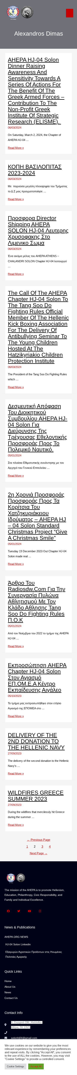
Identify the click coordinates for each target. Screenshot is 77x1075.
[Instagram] (40, 911)
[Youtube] (29, 911)
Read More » (16, 147)
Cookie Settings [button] (15, 1066)
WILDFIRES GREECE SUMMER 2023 (36, 796)
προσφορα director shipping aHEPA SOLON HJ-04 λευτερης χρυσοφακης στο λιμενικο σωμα (38, 230)
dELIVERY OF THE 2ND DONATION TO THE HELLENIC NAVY (36, 741)
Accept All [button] (35, 1066)
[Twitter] (19, 911)
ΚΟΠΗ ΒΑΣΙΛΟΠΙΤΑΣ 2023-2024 (35, 170)
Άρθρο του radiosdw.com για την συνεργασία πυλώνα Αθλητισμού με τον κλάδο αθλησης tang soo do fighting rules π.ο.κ (36, 601)
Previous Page (38, 839)
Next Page (38, 853)
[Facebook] (8, 911)
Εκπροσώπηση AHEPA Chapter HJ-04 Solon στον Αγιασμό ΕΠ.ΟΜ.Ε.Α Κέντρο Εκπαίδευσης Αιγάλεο (37, 677)
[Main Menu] (69, 13)
